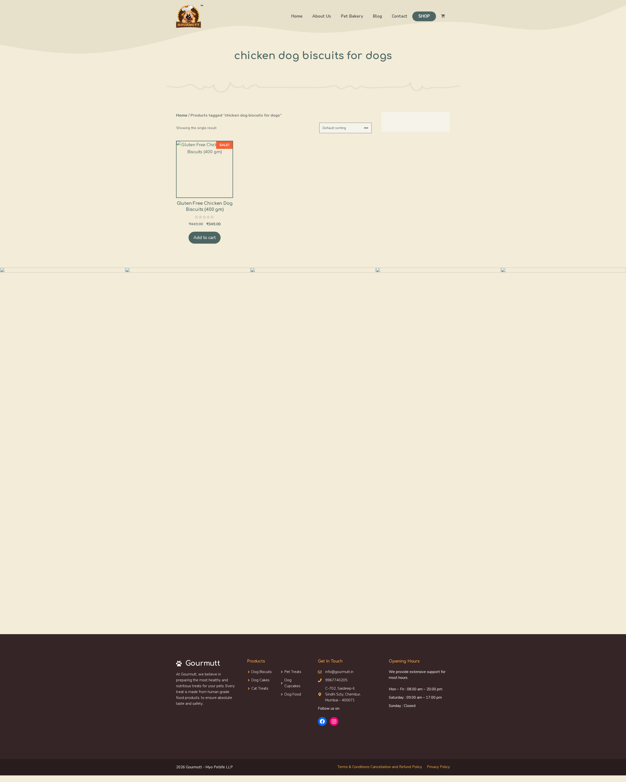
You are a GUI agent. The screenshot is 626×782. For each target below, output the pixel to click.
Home (296, 16)
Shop (424, 16)
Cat (254, 688)
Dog (255, 680)
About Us (321, 16)
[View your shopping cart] (443, 16)
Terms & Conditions (353, 766)
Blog (377, 16)
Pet (287, 671)
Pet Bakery (352, 16)
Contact (399, 16)
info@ (330, 671)
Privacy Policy (438, 766)
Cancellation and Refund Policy (396, 766)
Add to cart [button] (204, 237)
